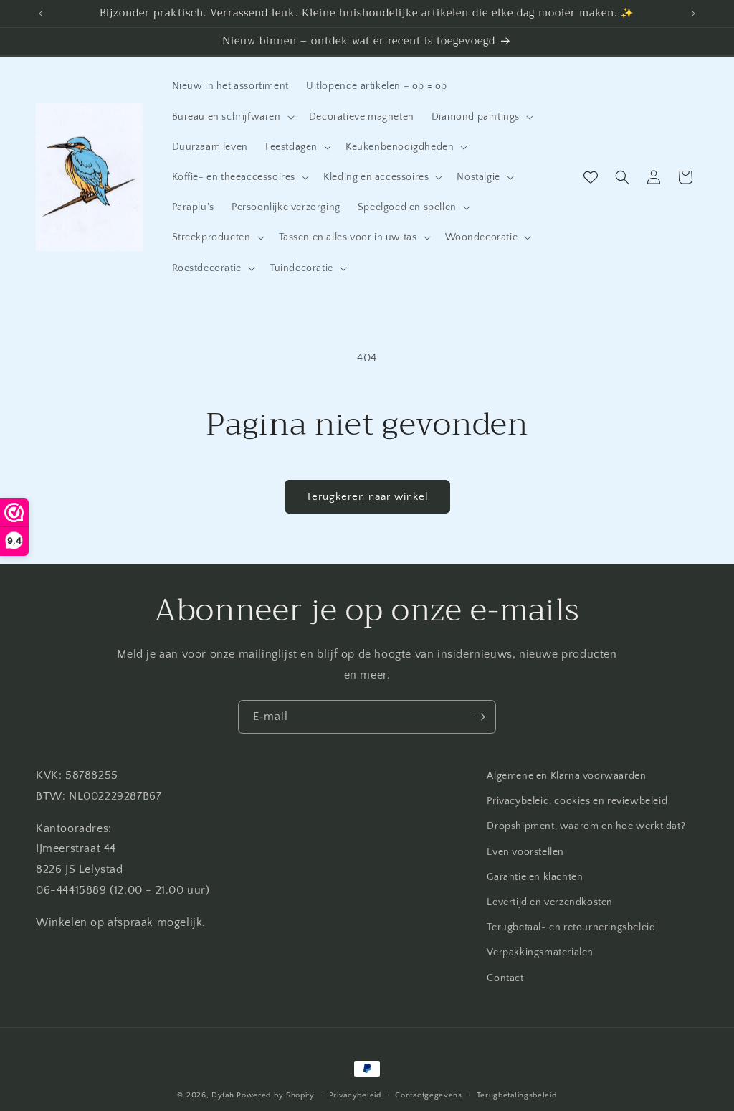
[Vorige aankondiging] (41, 13)
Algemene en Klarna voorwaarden (566, 776)
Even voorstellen (525, 852)
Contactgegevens (428, 1095)
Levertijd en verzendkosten (550, 902)
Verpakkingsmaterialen (540, 952)
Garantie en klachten (535, 877)
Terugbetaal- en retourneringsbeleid (571, 927)
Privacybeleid (355, 1095)
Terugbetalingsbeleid (517, 1095)
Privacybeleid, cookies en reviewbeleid (577, 801)
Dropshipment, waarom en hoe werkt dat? (586, 826)
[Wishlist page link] (590, 177)
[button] (231, 117)
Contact (505, 978)
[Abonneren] (479, 717)
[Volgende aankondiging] (693, 13)
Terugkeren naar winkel (367, 497)
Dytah (222, 1095)
